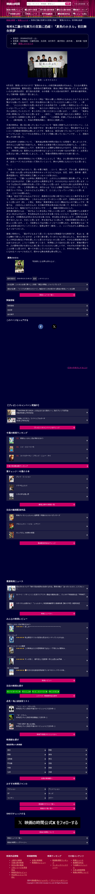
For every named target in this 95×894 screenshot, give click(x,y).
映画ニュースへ (46, 614)
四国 (50, 768)
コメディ (10, 798)
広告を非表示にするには (77, 368)
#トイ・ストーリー (39, 692)
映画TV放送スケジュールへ (47, 734)
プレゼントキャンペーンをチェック (47, 427)
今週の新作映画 (48, 10)
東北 (50, 759)
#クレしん (25, 692)
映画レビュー (47, 680)
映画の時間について (47, 832)
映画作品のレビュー (19, 872)
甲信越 (9, 763)
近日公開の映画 (65, 10)
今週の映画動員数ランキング (17, 466)
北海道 (9, 759)
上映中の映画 (32, 10)
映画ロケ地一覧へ (46, 808)
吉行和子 (10, 314)
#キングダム (53, 692)
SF (8, 793)
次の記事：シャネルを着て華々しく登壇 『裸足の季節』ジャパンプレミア (34, 284)
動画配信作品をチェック (47, 543)
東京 (9, 750)
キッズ (50, 793)
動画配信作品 (64, 14)
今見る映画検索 (79, 4)
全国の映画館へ (46, 778)
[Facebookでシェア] (40, 326)
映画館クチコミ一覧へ (47, 804)
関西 (9, 754)
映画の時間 (10, 20)
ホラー (50, 798)
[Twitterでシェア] (54, 326)
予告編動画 (48, 14)
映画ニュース (32, 14)
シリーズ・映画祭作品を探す (46, 696)
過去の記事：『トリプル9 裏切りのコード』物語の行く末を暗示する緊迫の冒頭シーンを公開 (41, 289)
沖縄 (50, 772)
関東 (50, 750)
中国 (9, 768)
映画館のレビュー (39, 863)
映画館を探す (15, 14)
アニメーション (54, 789)
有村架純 (10, 306)
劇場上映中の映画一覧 (47, 504)
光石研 (9, 310)
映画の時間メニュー (14, 10)
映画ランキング (81, 10)
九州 (9, 772)
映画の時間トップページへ (17, 842)
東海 (50, 754)
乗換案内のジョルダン (40, 880)
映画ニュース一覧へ (47, 295)
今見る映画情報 (79, 870)
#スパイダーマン (13, 692)
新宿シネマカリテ (25, 44)
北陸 (50, 763)
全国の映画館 (37, 860)
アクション (11, 789)
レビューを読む (81, 14)
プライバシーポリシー (59, 880)
